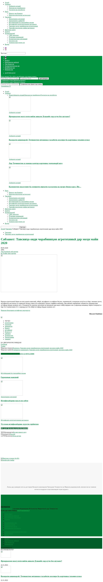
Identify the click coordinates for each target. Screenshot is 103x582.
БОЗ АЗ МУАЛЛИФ (27, 354)
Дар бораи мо (9, 64)
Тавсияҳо (8, 17)
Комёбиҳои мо (10, 68)
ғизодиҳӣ (8, 324)
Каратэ (7, 328)
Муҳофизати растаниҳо (13, 528)
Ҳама (10, 95)
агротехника (9, 323)
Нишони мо (9, 69)
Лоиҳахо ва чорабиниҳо (17, 8)
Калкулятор (9, 533)
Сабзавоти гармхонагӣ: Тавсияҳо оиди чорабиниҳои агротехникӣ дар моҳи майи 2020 (42, 350)
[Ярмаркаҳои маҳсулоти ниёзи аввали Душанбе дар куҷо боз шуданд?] (20, 111)
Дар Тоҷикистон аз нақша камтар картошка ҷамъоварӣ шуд (35, 163)
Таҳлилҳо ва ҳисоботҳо (17, 10)
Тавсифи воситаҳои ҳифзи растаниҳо (22, 28)
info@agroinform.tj (23, 510)
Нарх (6, 11)
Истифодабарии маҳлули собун (14, 401)
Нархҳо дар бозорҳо (16, 13)
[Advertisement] (24, 296)
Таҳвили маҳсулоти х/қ (17, 42)
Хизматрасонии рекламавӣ (18, 39)
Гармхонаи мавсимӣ (10, 377)
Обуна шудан (16, 436)
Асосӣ (7, 2)
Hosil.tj (7, 60)
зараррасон (8, 326)
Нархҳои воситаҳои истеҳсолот (19, 15)
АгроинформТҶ (6, 509)
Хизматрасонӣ (10, 33)
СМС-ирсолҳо (14, 35)
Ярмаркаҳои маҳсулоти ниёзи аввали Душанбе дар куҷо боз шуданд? (39, 116)
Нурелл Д (8, 332)
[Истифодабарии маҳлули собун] (12, 395)
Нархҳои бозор (10, 525)
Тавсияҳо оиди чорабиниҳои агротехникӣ (23, 26)
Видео (7, 44)
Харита (7, 31)
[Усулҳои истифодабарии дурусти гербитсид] (12, 418)
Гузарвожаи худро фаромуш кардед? (13, 80)
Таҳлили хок (13, 41)
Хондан (12, 434)
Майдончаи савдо (11, 526)
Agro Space (8, 514)
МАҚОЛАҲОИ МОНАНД (10, 354)
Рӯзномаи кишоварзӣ (16, 37)
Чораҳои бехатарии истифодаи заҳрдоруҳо (15, 310)
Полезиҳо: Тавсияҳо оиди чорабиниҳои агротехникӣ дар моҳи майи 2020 (38, 348)
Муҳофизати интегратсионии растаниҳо (23, 24)
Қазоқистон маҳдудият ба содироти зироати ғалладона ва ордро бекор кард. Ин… (45, 187)
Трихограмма (9, 337)
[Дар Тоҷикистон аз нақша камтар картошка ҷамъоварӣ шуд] (20, 157)
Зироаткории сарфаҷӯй (17, 21)
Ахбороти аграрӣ (15, 6)
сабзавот (8, 334)
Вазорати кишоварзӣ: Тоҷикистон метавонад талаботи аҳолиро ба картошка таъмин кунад (49, 140)
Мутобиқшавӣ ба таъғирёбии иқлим (21, 22)
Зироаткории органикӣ (17, 19)
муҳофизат (8, 330)
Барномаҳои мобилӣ (12, 62)
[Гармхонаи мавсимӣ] (12, 371)
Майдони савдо (10, 30)
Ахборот (8, 4)
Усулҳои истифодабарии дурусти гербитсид (20, 424)
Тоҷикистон (9, 335)
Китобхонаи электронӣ (13, 517)
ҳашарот (8, 339)
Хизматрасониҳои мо (12, 66)
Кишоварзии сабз (11, 523)
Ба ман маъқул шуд (19, 432)
